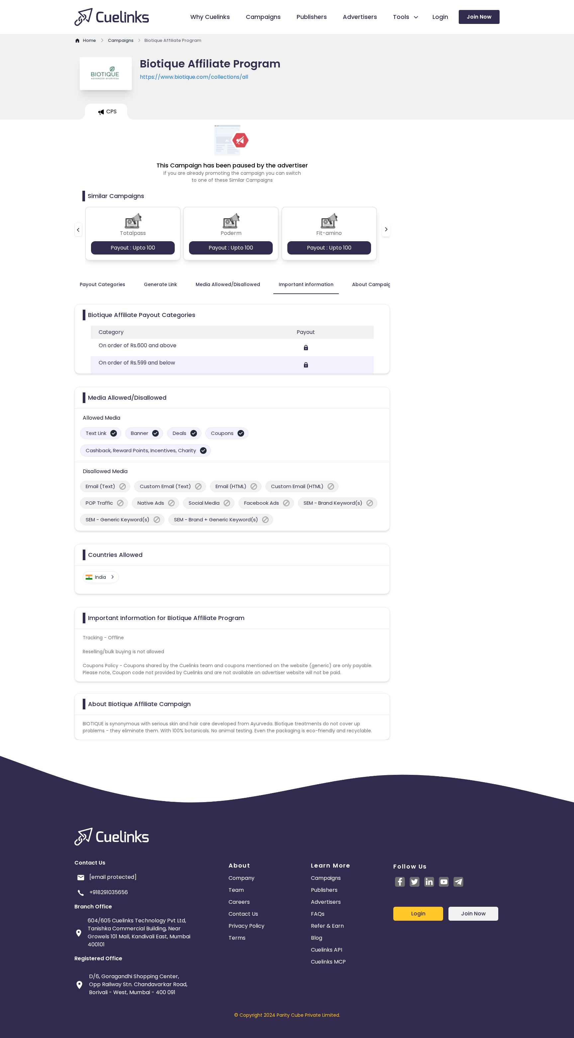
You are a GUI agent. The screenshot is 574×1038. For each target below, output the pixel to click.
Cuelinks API (326, 950)
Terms (237, 938)
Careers (239, 902)
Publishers (324, 890)
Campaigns (326, 878)
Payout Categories (102, 284)
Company (241, 878)
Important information (306, 284)
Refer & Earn (327, 926)
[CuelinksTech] (458, 881)
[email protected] (113, 877)
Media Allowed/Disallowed (228, 284)
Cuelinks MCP (328, 962)
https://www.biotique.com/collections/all (194, 77)
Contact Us (243, 914)
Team (236, 890)
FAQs (318, 914)
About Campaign (373, 284)
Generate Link (160, 284)
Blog (316, 938)
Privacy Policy (246, 926)
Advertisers (326, 902)
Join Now (479, 17)
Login (418, 913)
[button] (78, 230)
